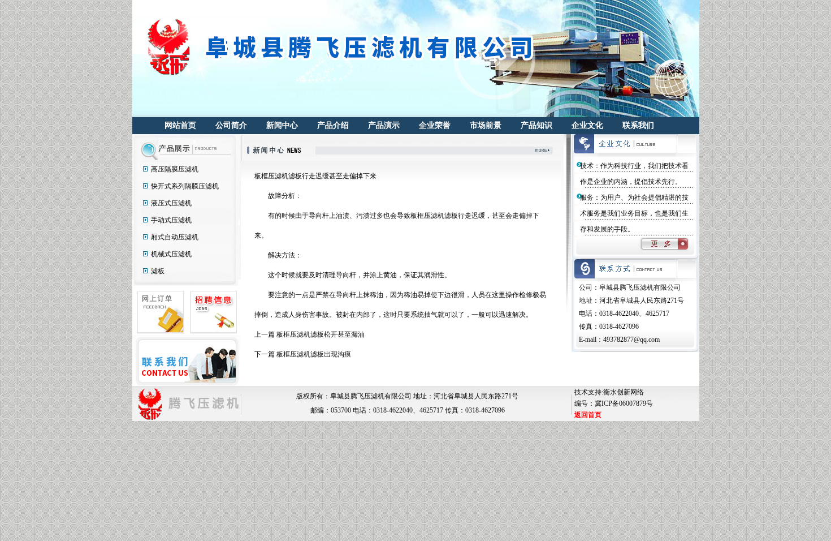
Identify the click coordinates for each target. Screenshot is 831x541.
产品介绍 (333, 125)
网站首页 (180, 125)
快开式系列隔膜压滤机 (185, 186)
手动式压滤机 (171, 220)
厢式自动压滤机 (174, 237)
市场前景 (485, 125)
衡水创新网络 (623, 392)
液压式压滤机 (171, 203)
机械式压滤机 (171, 254)
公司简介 (231, 125)
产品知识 (536, 125)
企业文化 (587, 125)
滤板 (158, 271)
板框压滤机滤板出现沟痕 (313, 354)
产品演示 (384, 125)
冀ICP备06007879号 (624, 403)
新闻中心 (282, 125)
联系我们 (638, 125)
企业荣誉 (435, 125)
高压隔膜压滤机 (174, 169)
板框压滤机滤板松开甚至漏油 (320, 334)
